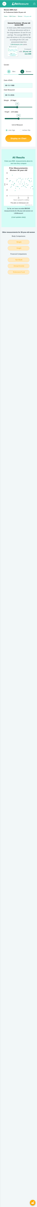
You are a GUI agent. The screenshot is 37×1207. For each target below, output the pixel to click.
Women (20, 16)
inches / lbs (26, 130)
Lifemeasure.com (17, 44)
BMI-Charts (12, 16)
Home (5, 16)
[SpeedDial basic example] (32, 1202)
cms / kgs (11, 130)
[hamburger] (4, 4)
